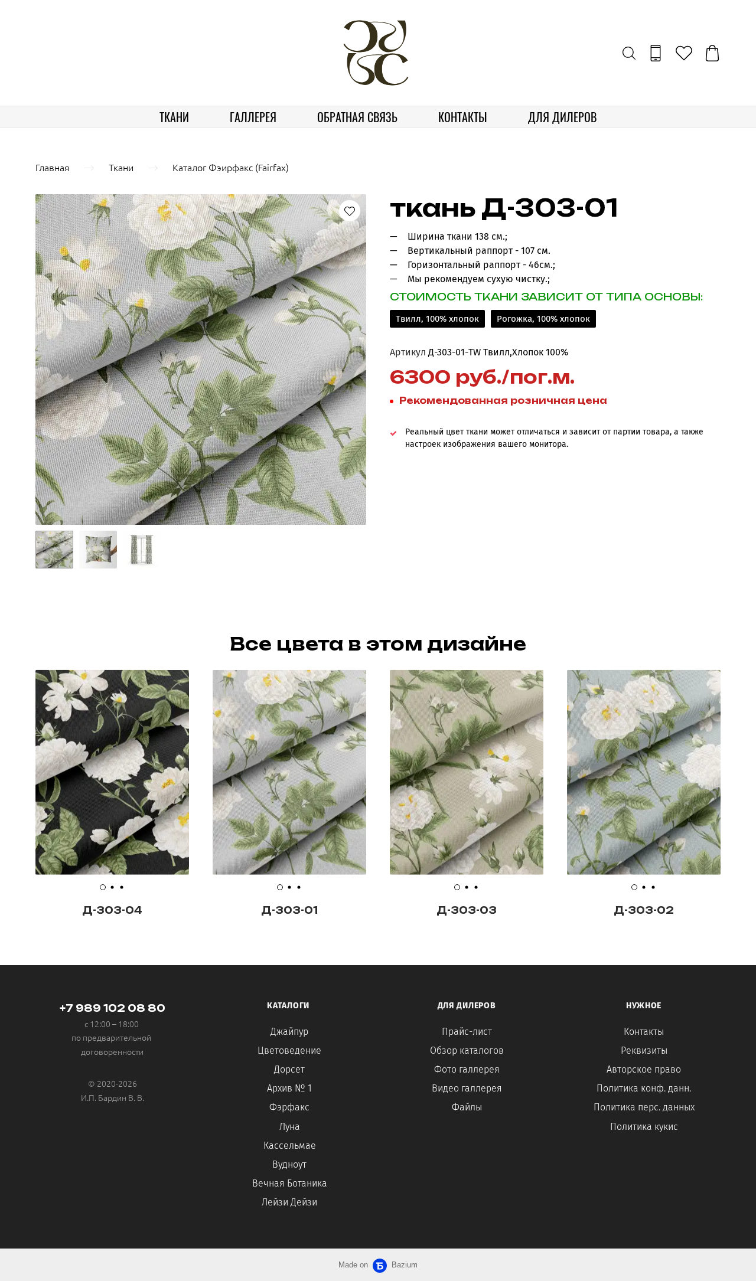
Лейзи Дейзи (289, 1202)
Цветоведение (289, 1050)
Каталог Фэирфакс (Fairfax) (230, 167)
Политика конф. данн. (644, 1088)
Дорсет (289, 1069)
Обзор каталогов (467, 1050)
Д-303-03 (466, 910)
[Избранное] (684, 53)
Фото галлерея (467, 1069)
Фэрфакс (289, 1107)
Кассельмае (289, 1145)
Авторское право (644, 1069)
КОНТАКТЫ (462, 117)
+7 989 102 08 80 (112, 1008)
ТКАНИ (174, 117)
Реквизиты (644, 1050)
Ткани (121, 167)
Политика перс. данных (644, 1107)
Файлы (467, 1107)
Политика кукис (644, 1126)
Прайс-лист (467, 1031)
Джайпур (289, 1031)
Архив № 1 (289, 1088)
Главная (52, 167)
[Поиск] (629, 53)
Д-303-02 (644, 910)
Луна (289, 1126)
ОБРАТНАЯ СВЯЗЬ (357, 117)
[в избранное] (349, 210)
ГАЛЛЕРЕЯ (253, 117)
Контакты (644, 1031)
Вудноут (289, 1164)
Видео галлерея (467, 1088)
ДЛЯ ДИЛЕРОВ (562, 117)
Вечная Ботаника (289, 1183)
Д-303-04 (112, 910)
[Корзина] (712, 53)
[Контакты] (655, 53)
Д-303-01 (289, 910)
